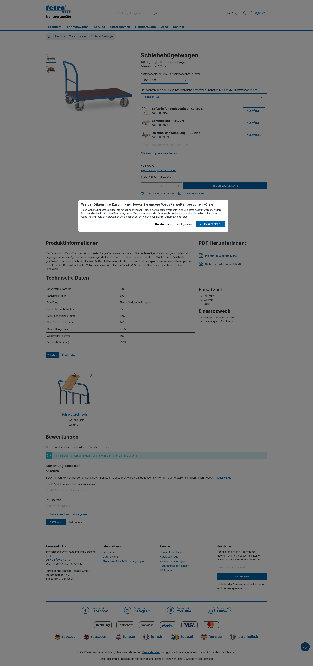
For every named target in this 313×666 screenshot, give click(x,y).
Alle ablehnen (163, 224)
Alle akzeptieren (210, 224)
